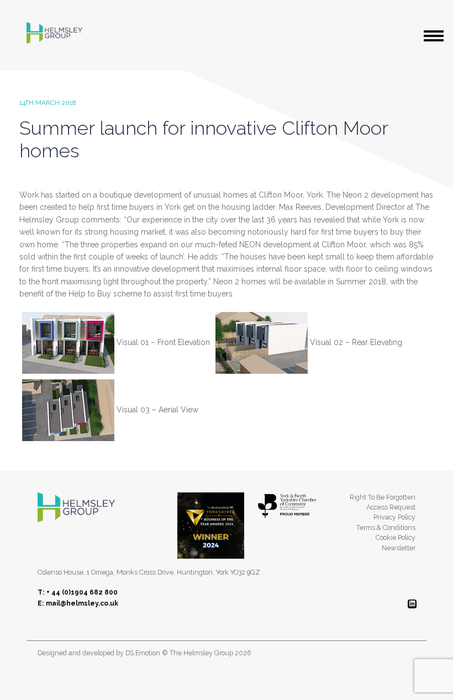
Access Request (390, 507)
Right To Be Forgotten (382, 497)
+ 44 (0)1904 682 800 (82, 592)
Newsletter (398, 548)
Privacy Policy (394, 517)
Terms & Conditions (385, 527)
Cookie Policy (395, 537)
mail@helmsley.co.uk (82, 603)
